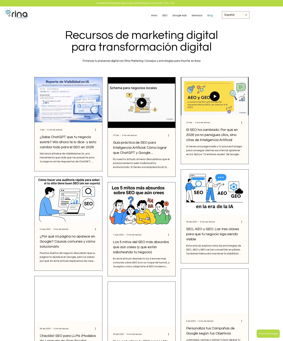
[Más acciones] (96, 130)
